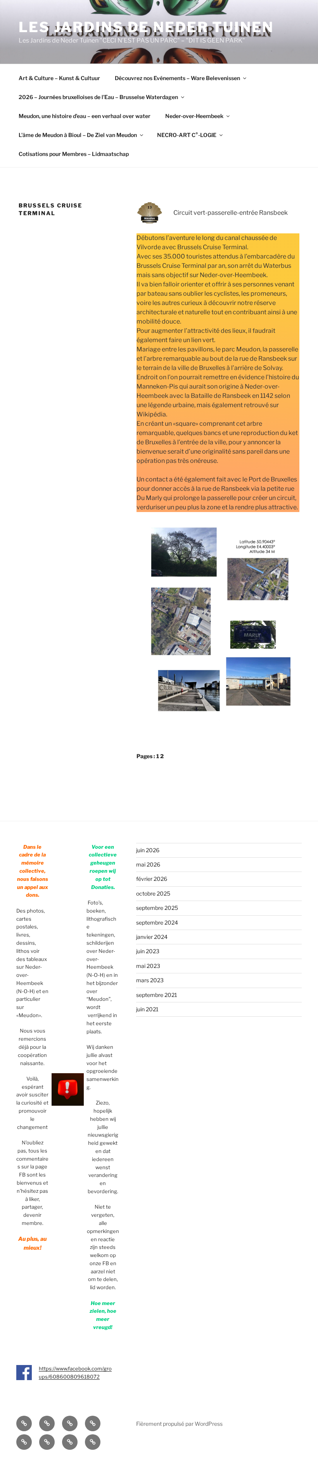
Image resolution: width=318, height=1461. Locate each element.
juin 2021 (147, 1009)
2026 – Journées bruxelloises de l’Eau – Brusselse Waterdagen (98, 97)
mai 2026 (148, 864)
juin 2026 (147, 850)
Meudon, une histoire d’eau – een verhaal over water (84, 116)
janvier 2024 (152, 936)
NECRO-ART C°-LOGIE (186, 135)
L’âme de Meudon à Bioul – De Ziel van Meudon (78, 135)
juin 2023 (147, 951)
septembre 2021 (156, 995)
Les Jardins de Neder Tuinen (146, 27)
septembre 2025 (157, 907)
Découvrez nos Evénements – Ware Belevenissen (177, 78)
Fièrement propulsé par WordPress (179, 1423)
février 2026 (151, 878)
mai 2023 (148, 966)
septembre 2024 (157, 922)
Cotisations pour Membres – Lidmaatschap (74, 154)
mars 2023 (150, 980)
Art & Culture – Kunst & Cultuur (59, 78)
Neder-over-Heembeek (194, 116)
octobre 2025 (153, 893)
